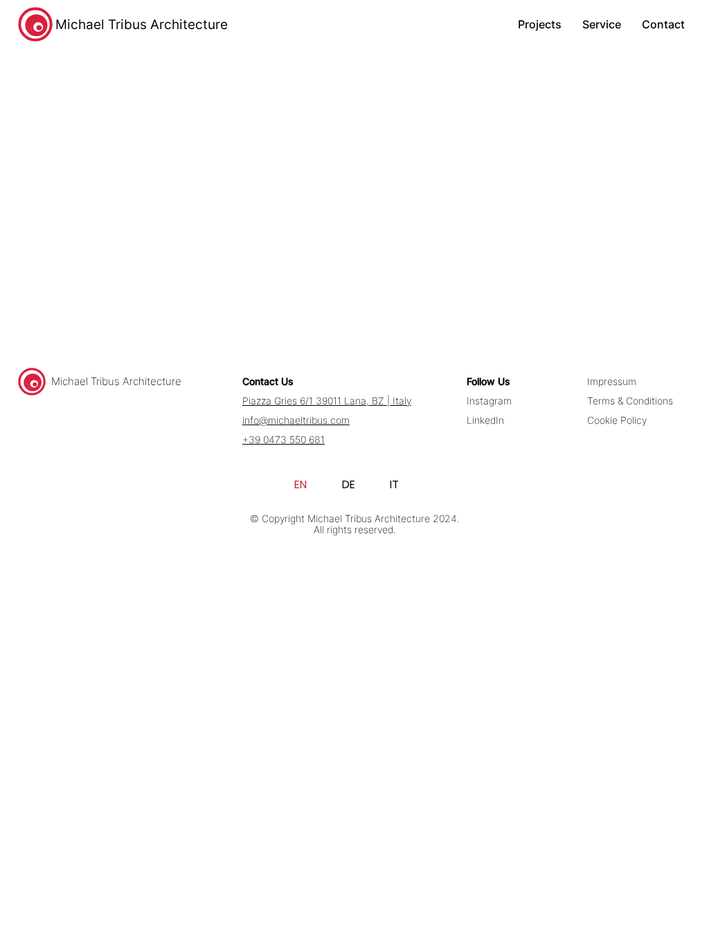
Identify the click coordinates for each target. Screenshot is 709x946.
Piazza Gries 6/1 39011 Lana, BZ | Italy (326, 401)
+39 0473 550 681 (283, 439)
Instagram (489, 401)
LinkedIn (485, 420)
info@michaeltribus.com (296, 420)
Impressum (611, 381)
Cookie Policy (617, 420)
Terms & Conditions (630, 401)
